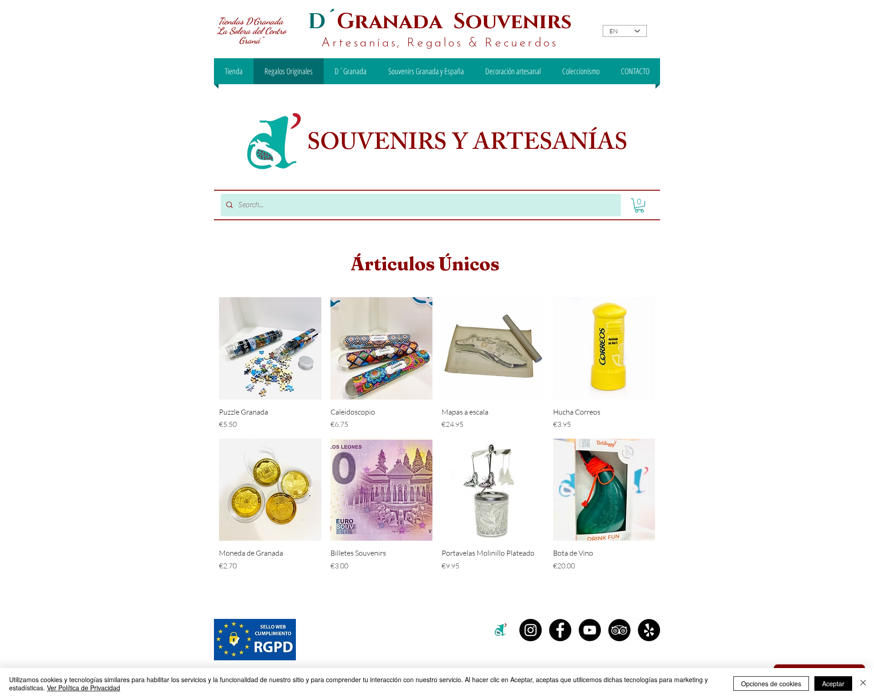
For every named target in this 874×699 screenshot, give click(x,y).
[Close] (863, 683)
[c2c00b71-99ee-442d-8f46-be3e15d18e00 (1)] (501, 630)
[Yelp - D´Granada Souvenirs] (649, 630)
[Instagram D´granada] (530, 630)
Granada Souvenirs (454, 21)
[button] (639, 205)
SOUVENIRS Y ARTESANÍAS (469, 145)
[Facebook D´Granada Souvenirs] (560, 630)
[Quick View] (270, 348)
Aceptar (833, 683)
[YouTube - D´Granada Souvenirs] (590, 630)
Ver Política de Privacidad (83, 687)
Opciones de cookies (771, 683)
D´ (322, 21)
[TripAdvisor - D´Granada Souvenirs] (619, 630)
